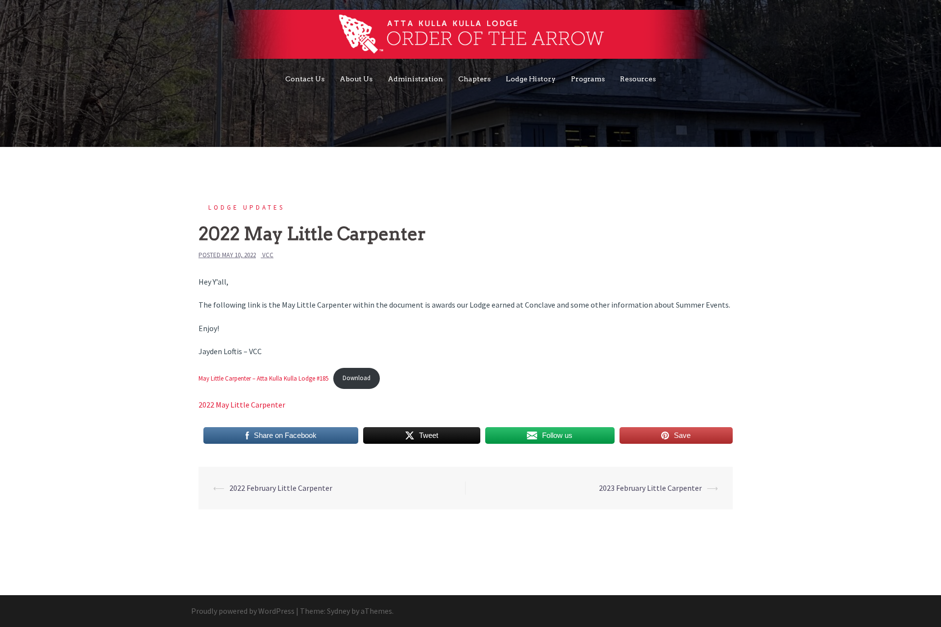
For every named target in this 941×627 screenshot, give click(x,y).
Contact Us (304, 79)
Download (357, 378)
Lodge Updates (246, 207)
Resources (638, 79)
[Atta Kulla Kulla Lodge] (470, 37)
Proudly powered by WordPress (243, 611)
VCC (267, 255)
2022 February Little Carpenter (280, 488)
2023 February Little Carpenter (650, 488)
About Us (356, 79)
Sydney (338, 611)
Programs (588, 79)
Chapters (474, 79)
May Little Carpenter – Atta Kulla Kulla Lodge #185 (263, 378)
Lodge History (531, 79)
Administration (415, 79)
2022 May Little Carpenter (241, 405)
